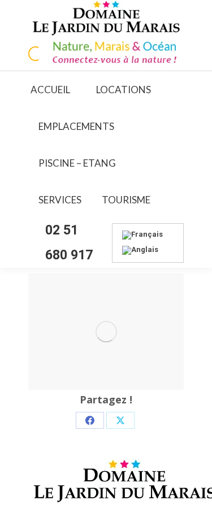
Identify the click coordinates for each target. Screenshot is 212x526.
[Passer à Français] (142, 235)
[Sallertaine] (106, 331)
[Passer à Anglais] (140, 250)
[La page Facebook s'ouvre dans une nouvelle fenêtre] (35, 53)
